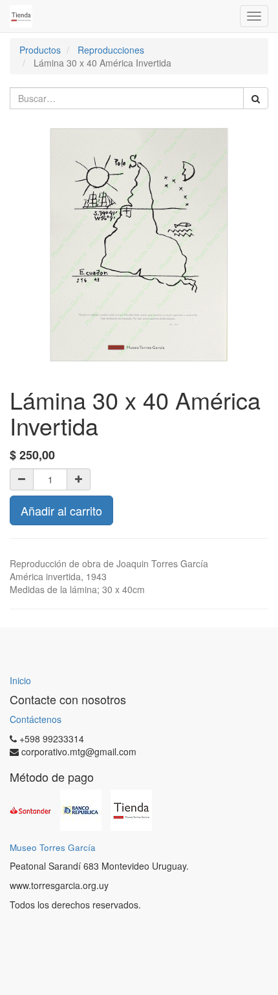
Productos (40, 49)
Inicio (20, 680)
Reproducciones (111, 49)
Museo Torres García (53, 847)
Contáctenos (35, 719)
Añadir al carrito (61, 510)
